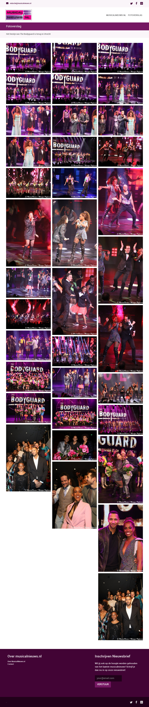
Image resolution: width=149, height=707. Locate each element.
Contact (11, 664)
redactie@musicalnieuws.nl (20, 3)
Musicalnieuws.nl (116, 15)
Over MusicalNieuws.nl (16, 662)
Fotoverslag (135, 15)
